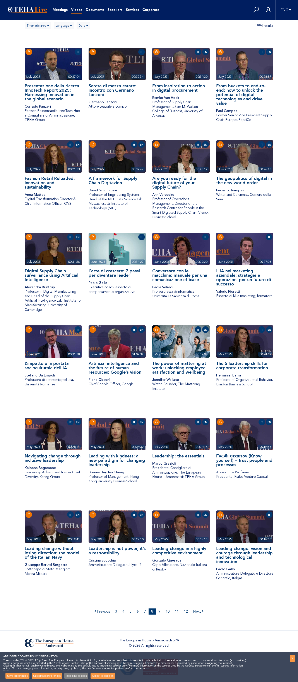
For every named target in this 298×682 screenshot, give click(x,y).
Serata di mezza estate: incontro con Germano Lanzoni (112, 90)
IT (78, 52)
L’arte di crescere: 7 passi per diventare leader (114, 273)
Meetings (60, 10)
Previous (103, 611)
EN (205, 52)
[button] (256, 9)
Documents (95, 10)
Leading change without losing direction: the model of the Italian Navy (52, 553)
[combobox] (38, 25)
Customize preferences (47, 675)
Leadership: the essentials (178, 456)
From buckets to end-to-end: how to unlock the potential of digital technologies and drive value (240, 94)
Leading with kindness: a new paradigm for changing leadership (117, 460)
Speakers (115, 10)
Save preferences (17, 675)
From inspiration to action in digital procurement (178, 88)
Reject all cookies (76, 675)
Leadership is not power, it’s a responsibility (117, 550)
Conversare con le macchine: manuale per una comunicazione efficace (179, 275)
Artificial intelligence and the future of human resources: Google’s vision (115, 368)
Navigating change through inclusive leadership (52, 458)
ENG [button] (284, 10)
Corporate (150, 10)
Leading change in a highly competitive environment (179, 550)
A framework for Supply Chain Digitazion (113, 180)
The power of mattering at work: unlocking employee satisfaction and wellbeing (179, 368)
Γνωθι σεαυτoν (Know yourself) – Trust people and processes (244, 460)
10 (168, 611)
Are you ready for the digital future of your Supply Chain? (174, 183)
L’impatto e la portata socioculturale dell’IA (47, 365)
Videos (76, 10)
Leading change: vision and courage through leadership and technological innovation (244, 555)
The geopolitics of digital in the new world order (244, 180)
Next (197, 611)
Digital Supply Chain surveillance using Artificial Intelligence (51, 275)
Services (132, 10)
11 (177, 611)
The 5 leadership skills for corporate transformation (242, 365)
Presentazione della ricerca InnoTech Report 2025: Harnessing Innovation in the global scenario (52, 92)
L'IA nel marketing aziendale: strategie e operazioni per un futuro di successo (243, 277)
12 (186, 611)
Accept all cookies (102, 675)
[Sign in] (268, 9)
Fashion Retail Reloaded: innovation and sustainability (50, 183)
